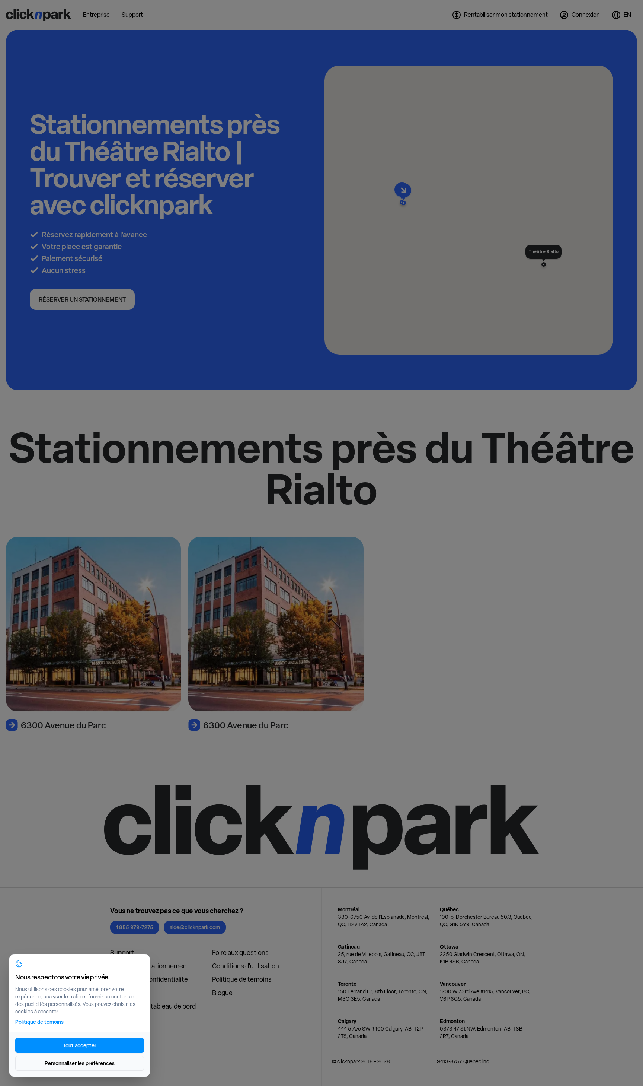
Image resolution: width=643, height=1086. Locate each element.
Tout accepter (79, 1045)
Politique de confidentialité (149, 979)
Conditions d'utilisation (245, 966)
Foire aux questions (240, 952)
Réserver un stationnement (82, 299)
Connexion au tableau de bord (153, 1006)
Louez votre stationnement (149, 966)
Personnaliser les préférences (80, 1063)
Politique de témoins (242, 979)
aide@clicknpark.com (195, 927)
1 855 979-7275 (134, 927)
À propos (123, 992)
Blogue (222, 992)
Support (122, 952)
